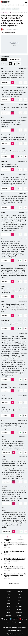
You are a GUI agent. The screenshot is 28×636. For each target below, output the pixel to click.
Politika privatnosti (11, 630)
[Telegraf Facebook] (7, 622)
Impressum (14, 627)
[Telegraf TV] (20, 622)
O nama (3, 627)
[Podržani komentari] (14, 63)
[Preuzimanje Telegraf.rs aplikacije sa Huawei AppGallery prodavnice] (23, 619)
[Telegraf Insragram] (16, 622)
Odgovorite (5, 82)
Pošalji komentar (14, 59)
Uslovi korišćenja (22, 627)
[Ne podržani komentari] (19, 63)
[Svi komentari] (10, 63)
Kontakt (19, 630)
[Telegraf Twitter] (12, 622)
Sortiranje (4, 63)
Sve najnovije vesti (14, 583)
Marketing (8, 627)
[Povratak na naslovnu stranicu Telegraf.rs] (5, 2)
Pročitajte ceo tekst (8, 33)
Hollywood (8, 12)
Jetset (2, 12)
